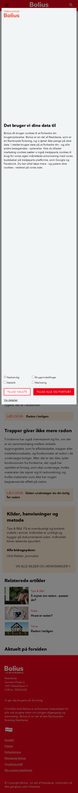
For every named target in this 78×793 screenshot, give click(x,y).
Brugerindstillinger (45, 377)
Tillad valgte (17, 391)
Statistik (11, 382)
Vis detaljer (11, 400)
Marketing (40, 382)
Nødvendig (12, 377)
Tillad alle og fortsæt (54, 391)
